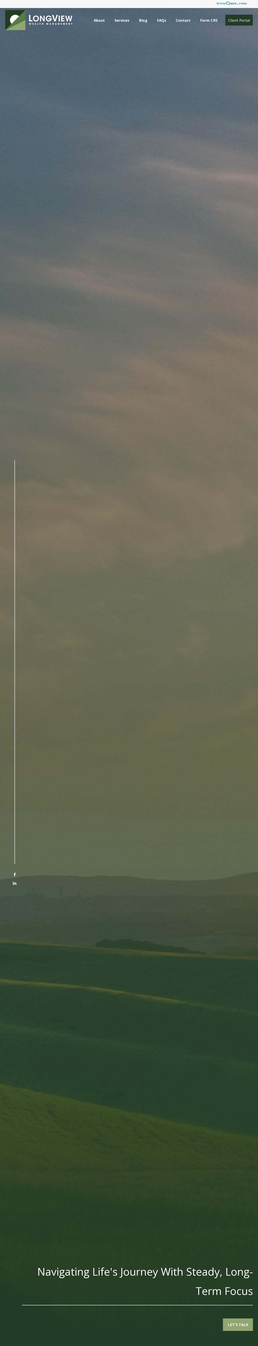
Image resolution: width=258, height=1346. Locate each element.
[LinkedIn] (14, 883)
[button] (99, 20)
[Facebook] (15, 874)
